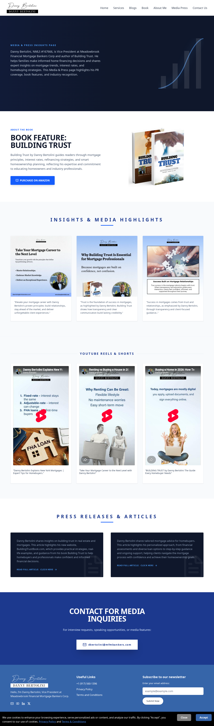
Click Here (46, 569)
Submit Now (152, 700)
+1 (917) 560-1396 (86, 683)
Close (184, 717)
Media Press (180, 8)
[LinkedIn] (23, 703)
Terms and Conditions (89, 695)
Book (145, 8)
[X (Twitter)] (29, 703)
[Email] (12, 703)
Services (118, 8)
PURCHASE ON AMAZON (35, 180)
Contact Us (200, 8)
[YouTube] (17, 703)
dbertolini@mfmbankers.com (109, 644)
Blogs (133, 8)
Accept (204, 717)
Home (104, 8)
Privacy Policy (84, 689)
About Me (160, 8)
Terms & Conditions (74, 721)
